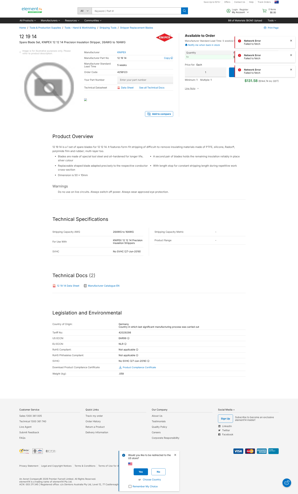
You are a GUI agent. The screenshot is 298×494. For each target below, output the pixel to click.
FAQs (22, 437)
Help (251, 2)
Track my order (94, 415)
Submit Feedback (29, 432)
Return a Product (95, 426)
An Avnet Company (29, 478)
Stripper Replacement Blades (136, 27)
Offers (227, 2)
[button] (27, 20)
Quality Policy (159, 426)
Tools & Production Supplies (45, 27)
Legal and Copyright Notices (56, 465)
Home (22, 27)
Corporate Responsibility (165, 437)
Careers (156, 432)
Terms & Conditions (84, 465)
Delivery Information (97, 432)
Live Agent (25, 426)
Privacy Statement (28, 465)
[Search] (184, 10)
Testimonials (159, 421)
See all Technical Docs (151, 87)
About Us (157, 415)
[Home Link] (32, 11)
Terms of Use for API (109, 465)
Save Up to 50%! (212, 2)
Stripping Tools (108, 27)
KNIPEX (121, 52)
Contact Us (239, 2)
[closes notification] (291, 12)
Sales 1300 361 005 (30, 415)
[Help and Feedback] (286, 483)
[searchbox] (136, 10)
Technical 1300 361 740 (32, 421)
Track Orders (264, 2)
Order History (93, 421)
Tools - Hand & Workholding (80, 27)
